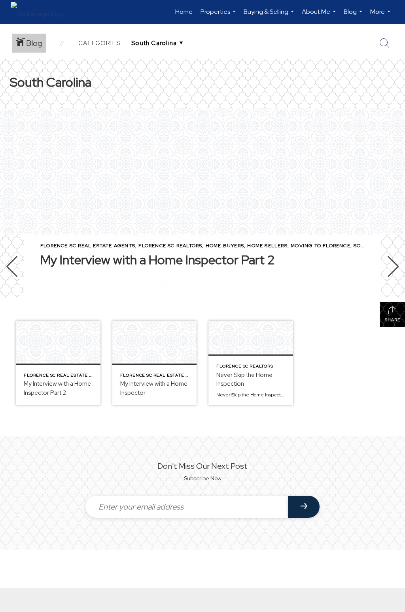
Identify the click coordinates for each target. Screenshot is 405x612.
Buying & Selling (270, 16)
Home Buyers (225, 246)
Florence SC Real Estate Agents (87, 246)
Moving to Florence (320, 246)
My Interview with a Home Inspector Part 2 (157, 259)
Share (392, 319)
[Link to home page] (42, 12)
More (381, 16)
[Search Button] (384, 43)
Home (184, 12)
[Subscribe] (304, 507)
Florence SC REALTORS (170, 246)
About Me (320, 16)
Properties (219, 16)
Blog (354, 16)
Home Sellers (267, 246)
